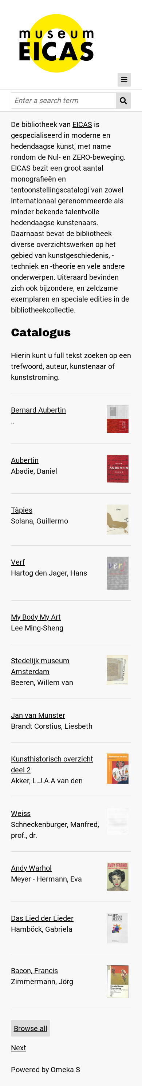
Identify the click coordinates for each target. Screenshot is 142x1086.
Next (18, 1047)
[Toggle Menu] (124, 80)
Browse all (30, 1028)
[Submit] (123, 100)
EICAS (82, 124)
